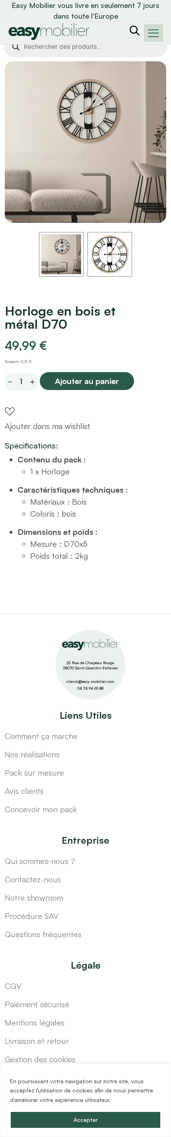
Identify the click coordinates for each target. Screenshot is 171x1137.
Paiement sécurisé (37, 1004)
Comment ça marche (41, 736)
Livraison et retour (37, 1041)
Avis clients (24, 791)
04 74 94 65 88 (90, 688)
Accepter (86, 1119)
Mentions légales (34, 1023)
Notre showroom (34, 898)
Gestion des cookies (40, 1059)
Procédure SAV (31, 916)
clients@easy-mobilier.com (90, 681)
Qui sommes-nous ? (40, 861)
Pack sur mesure (34, 773)
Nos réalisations (32, 754)
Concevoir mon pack (41, 809)
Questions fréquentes (43, 934)
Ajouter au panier (87, 381)
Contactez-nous (33, 879)
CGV (13, 986)
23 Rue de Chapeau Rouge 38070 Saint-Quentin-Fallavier (90, 665)
